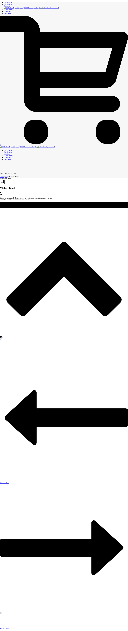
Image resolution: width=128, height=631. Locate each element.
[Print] (1, 194)
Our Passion (8, 2)
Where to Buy (8, 10)
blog (6, 177)
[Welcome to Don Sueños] (31, 8)
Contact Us (7, 11)
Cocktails (7, 6)
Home (2, 177)
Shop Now (7, 13)
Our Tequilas (8, 4)
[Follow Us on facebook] (1, 207)
